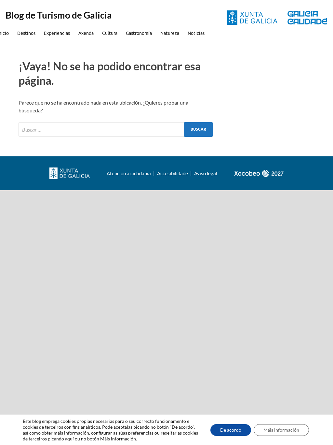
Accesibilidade (173, 173)
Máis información (281, 430)
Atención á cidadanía (129, 173)
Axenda (86, 33)
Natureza (169, 33)
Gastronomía (139, 33)
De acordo (230, 430)
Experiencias (57, 33)
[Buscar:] (116, 129)
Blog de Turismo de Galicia (59, 15)
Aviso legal (205, 173)
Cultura (109, 33)
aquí (69, 438)
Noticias (196, 33)
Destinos (26, 33)
